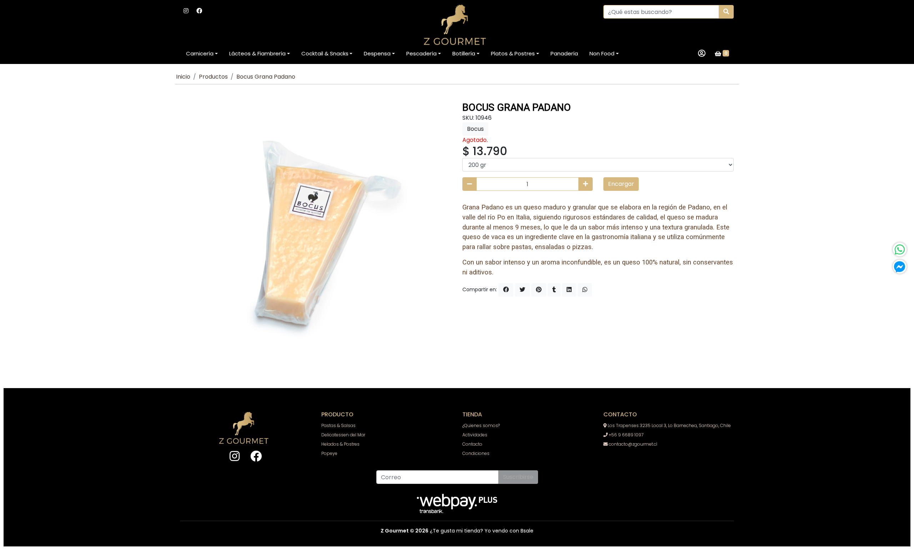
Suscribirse (518, 477)
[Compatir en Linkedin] (569, 290)
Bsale (527, 530)
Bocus (475, 129)
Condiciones (475, 453)
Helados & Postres (340, 444)
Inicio (183, 77)
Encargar (621, 184)
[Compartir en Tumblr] (554, 290)
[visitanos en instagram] (186, 11)
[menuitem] (202, 54)
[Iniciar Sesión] (701, 53)
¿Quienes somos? (481, 425)
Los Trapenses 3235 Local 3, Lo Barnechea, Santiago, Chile (669, 425)
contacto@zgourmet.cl (632, 444)
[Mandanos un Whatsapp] (900, 249)
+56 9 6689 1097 (625, 435)
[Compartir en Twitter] (522, 290)
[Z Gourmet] (457, 25)
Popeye (329, 453)
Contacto (472, 444)
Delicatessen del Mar (343, 435)
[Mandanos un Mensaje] (900, 266)
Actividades (474, 435)
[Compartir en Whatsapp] (585, 290)
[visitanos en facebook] (199, 11)
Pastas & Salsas (338, 425)
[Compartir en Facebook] (505, 290)
